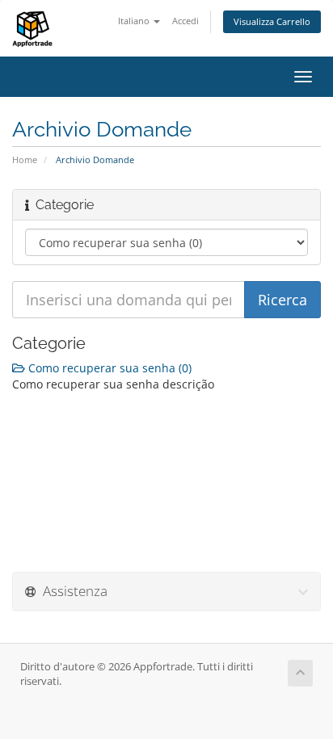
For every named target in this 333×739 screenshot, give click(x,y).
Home (24, 159)
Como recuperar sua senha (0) (108, 368)
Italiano (135, 21)
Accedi (185, 21)
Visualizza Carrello (272, 21)
